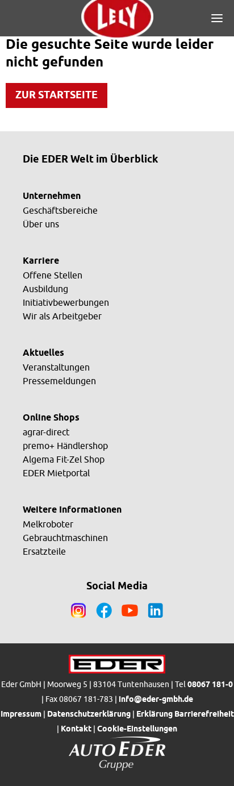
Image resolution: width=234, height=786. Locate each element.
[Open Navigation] (217, 18)
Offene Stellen (52, 275)
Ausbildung (45, 289)
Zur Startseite (56, 95)
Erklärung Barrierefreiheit (185, 714)
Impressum (21, 714)
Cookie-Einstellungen (137, 729)
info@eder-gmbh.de (156, 699)
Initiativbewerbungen (66, 302)
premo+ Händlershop (65, 445)
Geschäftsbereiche (60, 210)
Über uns (41, 224)
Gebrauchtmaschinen (65, 538)
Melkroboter (48, 524)
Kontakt (76, 729)
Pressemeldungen (59, 381)
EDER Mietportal (56, 473)
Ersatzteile (44, 551)
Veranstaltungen (56, 367)
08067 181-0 (210, 685)
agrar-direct (46, 432)
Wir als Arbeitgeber (62, 316)
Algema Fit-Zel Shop (64, 459)
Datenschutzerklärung (89, 714)
